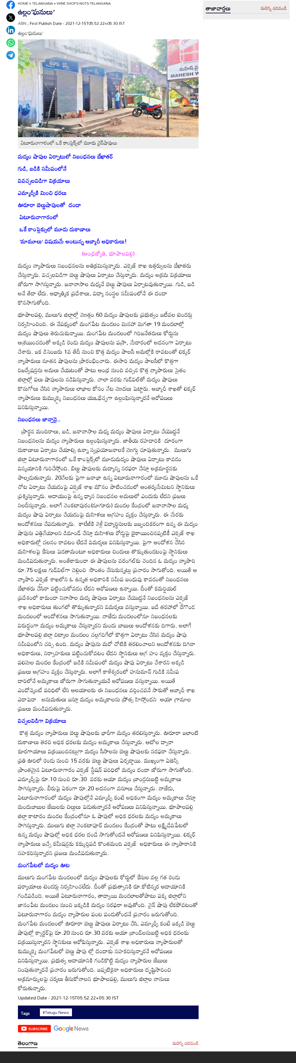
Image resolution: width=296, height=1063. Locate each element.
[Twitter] (10, 17)
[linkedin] (10, 30)
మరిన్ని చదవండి (186, 1043)
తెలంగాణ (28, 1042)
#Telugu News (56, 1012)
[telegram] (10, 55)
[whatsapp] (10, 42)
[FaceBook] (10, 5)
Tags (25, 1013)
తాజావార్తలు (218, 8)
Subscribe (38, 1028)
